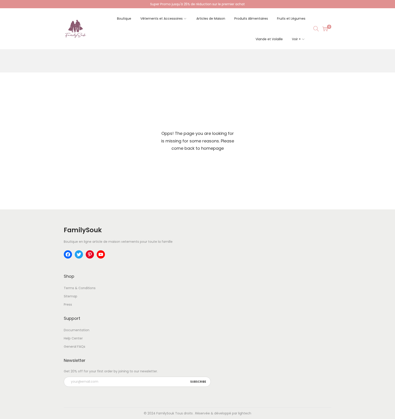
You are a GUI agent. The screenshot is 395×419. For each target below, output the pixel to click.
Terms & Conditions (80, 288)
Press (68, 304)
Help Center (73, 338)
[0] (325, 29)
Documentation (76, 330)
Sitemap (70, 296)
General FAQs (74, 346)
